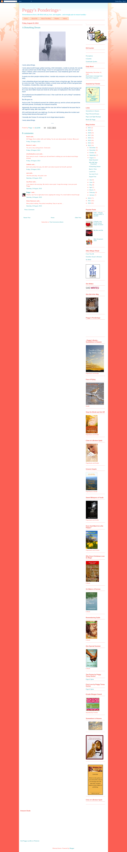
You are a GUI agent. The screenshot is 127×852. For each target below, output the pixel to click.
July (90, 180)
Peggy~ (28, 192)
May (90, 185)
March (91, 190)
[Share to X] (52, 128)
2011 (89, 200)
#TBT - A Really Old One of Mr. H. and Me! (99, 214)
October (92, 152)
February (92, 192)
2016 (89, 138)
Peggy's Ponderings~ (41, 10)
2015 (89, 140)
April (90, 187)
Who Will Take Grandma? (93, 163)
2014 (89, 143)
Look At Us (92, 171)
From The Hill (90, 254)
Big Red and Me (98, 230)
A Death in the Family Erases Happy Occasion (98, 223)
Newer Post (27, 217)
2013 (89, 145)
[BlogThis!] (50, 128)
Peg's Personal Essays (92, 114)
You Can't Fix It (93, 174)
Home (26, 18)
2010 (89, 203)
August (91, 157)
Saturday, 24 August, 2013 (34, 178)
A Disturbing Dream (95, 166)
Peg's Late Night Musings (93, 116)
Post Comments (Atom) (56, 222)
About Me (34, 18)
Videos (65, 18)
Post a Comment (29, 209)
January (92, 195)
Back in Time (93, 169)
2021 (89, 127)
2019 (89, 130)
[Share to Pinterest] (55, 128)
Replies (57, 18)
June (91, 182)
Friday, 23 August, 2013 (33, 141)
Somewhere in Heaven (92, 111)
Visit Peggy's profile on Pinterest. (30, 841)
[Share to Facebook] (53, 128)
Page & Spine (90, 679)
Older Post (78, 217)
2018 (89, 133)
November (92, 150)
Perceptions (89, 56)
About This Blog (46, 18)
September (92, 155)
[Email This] (48, 128)
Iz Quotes (88, 58)
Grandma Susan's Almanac (94, 256)
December (92, 147)
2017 (89, 135)
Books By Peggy (90, 119)
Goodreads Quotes (91, 61)
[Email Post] (44, 127)
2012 (89, 198)
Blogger (72, 848)
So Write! (88, 259)
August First (92, 176)
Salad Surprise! (93, 160)
